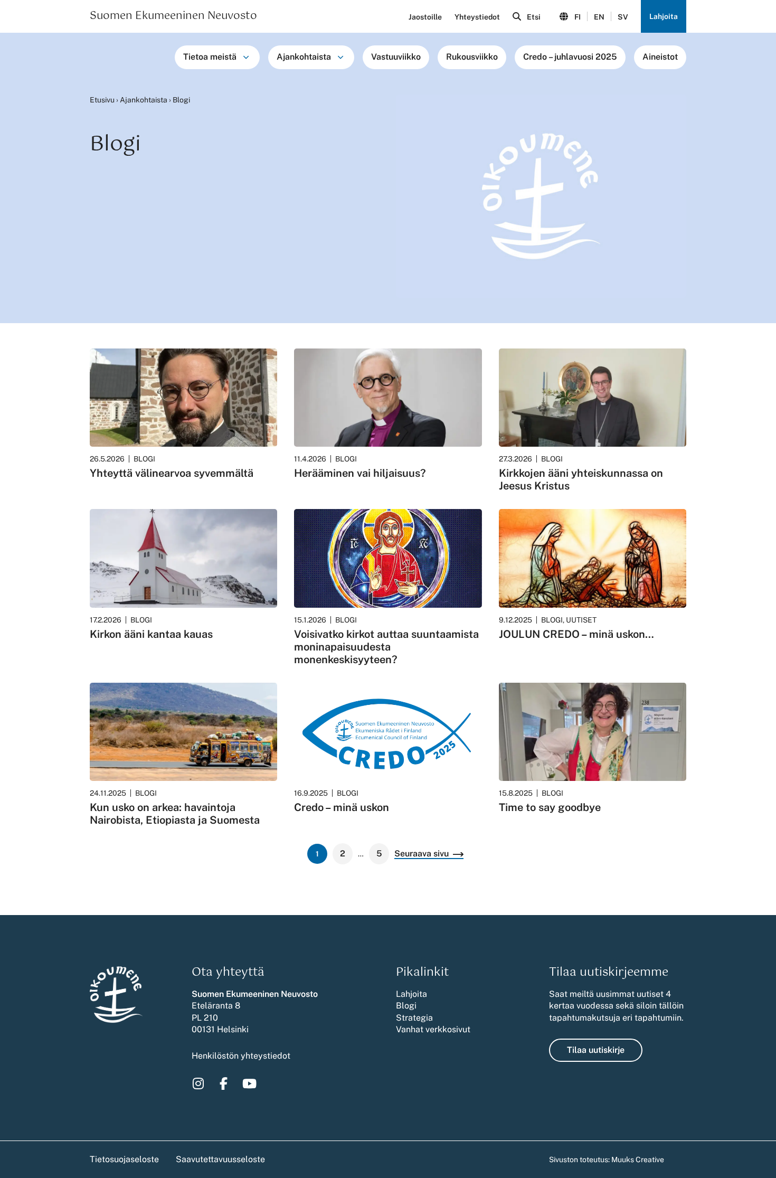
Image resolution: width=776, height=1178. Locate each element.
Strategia (414, 1018)
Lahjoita (663, 16)
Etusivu (102, 100)
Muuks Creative (637, 1159)
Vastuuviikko (396, 57)
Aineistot (660, 57)
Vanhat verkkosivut (433, 1029)
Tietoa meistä (209, 57)
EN (599, 17)
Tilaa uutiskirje (595, 1050)
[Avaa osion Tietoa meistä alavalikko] (246, 57)
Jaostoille (425, 17)
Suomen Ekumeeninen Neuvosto (173, 16)
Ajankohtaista (304, 57)
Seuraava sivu (421, 854)
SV (623, 17)
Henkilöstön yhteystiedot (241, 1056)
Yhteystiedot (477, 17)
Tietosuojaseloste (124, 1159)
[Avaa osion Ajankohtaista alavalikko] (340, 57)
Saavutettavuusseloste (220, 1159)
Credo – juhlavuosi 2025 (570, 57)
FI (577, 17)
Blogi (406, 1006)
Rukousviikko (472, 57)
